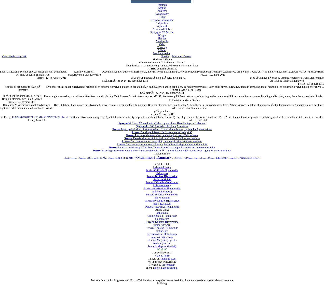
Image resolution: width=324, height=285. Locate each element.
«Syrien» (178, 158)
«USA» (210, 158)
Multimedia (162, 41)
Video (162, 44)
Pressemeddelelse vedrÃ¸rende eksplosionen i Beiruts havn (162, 135)
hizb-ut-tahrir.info (162, 181)
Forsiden (162, 4)
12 (30, 117)
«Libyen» (202, 158)
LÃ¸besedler (162, 26)
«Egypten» (233, 158)
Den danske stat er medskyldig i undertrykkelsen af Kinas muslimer (162, 141)
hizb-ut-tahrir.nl (162, 199)
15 (38, 117)
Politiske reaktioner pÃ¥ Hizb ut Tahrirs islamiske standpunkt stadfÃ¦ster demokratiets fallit (162, 147)
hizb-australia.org (162, 205)
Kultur (162, 17)
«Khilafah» (221, 157)
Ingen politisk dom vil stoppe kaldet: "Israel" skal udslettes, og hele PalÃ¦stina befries (162, 129)
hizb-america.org (162, 187)
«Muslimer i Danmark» (154, 157)
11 (28, 117)
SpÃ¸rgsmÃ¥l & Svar (162, 32)
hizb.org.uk (162, 175)
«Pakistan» (82, 158)
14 (35, 117)
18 (46, 117)
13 (33, 117)
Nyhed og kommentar (162, 20)
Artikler (162, 7)
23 (60, 117)
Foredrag (162, 47)
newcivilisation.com (162, 238)
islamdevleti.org (162, 226)
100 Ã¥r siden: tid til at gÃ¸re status (162, 126)
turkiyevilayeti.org (162, 193)
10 (25, 117)
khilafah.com (162, 220)
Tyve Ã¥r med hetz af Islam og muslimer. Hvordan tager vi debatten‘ (162, 123)
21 (54, 117)
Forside (165, 56)
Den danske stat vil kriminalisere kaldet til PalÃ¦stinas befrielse (162, 138)
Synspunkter (162, 13)
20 (52, 117)
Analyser (162, 10)
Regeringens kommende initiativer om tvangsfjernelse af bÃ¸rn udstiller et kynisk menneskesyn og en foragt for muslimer (162, 150)
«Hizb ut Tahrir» (124, 157)
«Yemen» (111, 158)
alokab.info (162, 232)
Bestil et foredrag (162, 53)
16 (41, 117)
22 (57, 117)
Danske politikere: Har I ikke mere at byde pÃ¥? (162, 132)
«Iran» (196, 158)
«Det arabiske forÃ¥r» (97, 158)
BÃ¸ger (162, 35)
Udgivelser (162, 23)
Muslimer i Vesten (181, 56)
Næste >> (67, 117)
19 (49, 117)
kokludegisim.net (162, 245)
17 (44, 117)
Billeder (162, 50)
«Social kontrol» (70, 158)
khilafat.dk (162, 214)
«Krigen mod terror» (249, 157)
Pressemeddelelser (162, 29)
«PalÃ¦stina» (188, 158)
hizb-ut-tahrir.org (162, 169)
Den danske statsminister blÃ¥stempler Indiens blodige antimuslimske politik (162, 144)
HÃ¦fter (162, 38)
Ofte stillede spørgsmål (14, 56)
